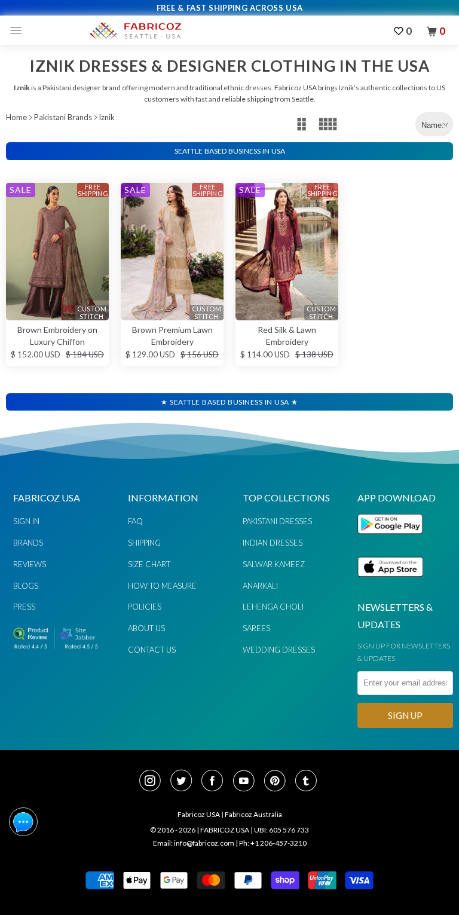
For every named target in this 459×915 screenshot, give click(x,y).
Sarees (256, 628)
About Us (146, 628)
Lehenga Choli (273, 606)
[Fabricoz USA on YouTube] (247, 782)
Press (24, 606)
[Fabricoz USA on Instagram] (153, 782)
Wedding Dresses (279, 649)
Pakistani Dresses (277, 521)
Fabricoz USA (199, 814)
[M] (18, 30)
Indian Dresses (272, 542)
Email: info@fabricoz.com (193, 843)
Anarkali (260, 585)
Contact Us (152, 649)
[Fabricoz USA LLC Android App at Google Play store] (393, 540)
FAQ (135, 521)
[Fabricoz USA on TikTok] (307, 782)
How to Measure (162, 585)
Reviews (29, 564)
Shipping (144, 542)
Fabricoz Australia (253, 814)
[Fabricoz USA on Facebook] (215, 782)
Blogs (25, 585)
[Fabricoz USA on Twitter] (184, 782)
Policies (144, 606)
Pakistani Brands (63, 117)
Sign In (26, 521)
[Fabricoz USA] (135, 30)
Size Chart (149, 564)
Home (16, 117)
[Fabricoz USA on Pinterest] (278, 782)
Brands (28, 542)
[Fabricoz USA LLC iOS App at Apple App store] (390, 583)
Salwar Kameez (274, 564)
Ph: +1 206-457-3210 (273, 843)
